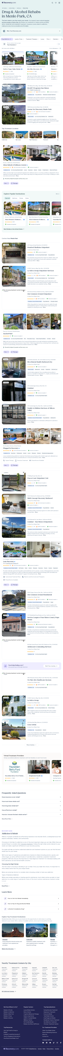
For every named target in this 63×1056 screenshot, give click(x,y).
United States (12, 8)
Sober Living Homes (29, 1016)
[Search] (52, 2)
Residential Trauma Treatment (51, 1020)
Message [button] (15, 183)
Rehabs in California (9, 1012)
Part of (10, 563)
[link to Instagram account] (57, 1042)
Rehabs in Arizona (8, 1018)
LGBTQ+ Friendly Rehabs (30, 1018)
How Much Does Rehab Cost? (11, 1038)
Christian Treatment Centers (51, 1024)
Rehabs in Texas (8, 1016)
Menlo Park (14, 238)
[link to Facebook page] (60, 1042)
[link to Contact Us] (43, 1042)
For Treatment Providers (49, 1027)
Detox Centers (27, 1012)
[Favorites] (55, 2)
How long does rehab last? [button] (10, 806)
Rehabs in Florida (8, 1010)
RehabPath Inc (33, 1048)
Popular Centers (28, 1007)
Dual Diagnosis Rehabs (49, 1018)
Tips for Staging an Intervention (12, 1036)
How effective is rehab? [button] (9, 810)
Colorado (29, 939)
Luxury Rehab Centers (29, 1010)
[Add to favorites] (23, 86)
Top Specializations (49, 1007)
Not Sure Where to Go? (10, 1007)
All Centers (4, 8)
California (19, 8)
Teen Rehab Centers (49, 1016)
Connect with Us (47, 1040)
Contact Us (45, 1036)
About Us (44, 1034)
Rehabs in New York (9, 1014)
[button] (59, 3)
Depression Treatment (49, 1012)
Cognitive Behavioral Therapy (31, 1014)
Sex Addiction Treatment (50, 1022)
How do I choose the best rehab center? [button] (14, 814)
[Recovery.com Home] (9, 3)
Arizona (4, 939)
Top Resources (8, 1027)
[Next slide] (57, 66)
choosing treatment (27, 844)
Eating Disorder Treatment (51, 1010)
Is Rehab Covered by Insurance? (12, 1034)
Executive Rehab (48, 1014)
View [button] (5, 183)
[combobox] (12, 48)
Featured (7, 198)
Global (27, 198)
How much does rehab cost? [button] (11, 801)
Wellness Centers (28, 1020)
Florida (21, 198)
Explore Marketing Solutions (49, 1032)
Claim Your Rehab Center (48, 1030)
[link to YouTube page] (50, 1042)
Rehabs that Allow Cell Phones (31, 1024)
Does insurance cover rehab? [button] (11, 797)
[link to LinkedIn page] (46, 1042)
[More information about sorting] (60, 48)
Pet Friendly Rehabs (29, 1022)
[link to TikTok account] (53, 1042)
